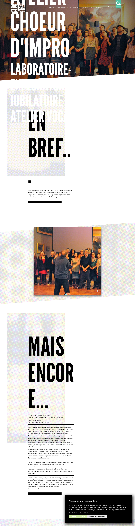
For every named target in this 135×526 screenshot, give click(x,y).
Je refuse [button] (83, 516)
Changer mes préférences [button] (97, 516)
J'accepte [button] (73, 516)
